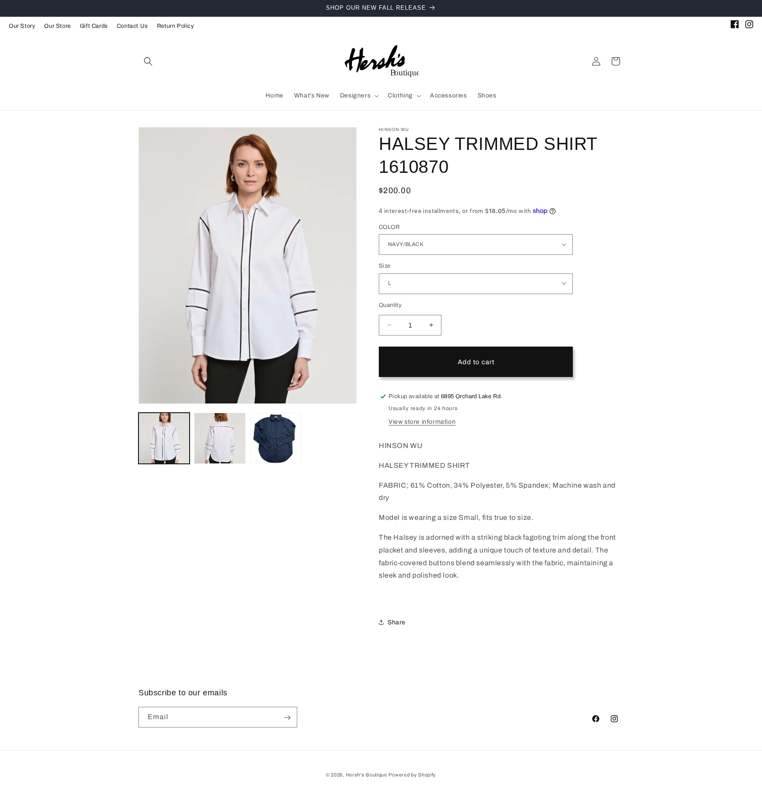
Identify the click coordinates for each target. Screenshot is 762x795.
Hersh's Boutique (366, 774)
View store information (422, 421)
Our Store (57, 26)
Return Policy (175, 26)
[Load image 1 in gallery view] (164, 438)
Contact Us (132, 26)
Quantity (390, 305)
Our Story (22, 26)
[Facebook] (735, 26)
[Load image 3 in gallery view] (275, 438)
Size (385, 265)
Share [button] (397, 622)
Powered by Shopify (412, 774)
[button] (148, 61)
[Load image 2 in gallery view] (219, 438)
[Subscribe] (287, 717)
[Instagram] (749, 26)
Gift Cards (94, 26)
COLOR (389, 227)
